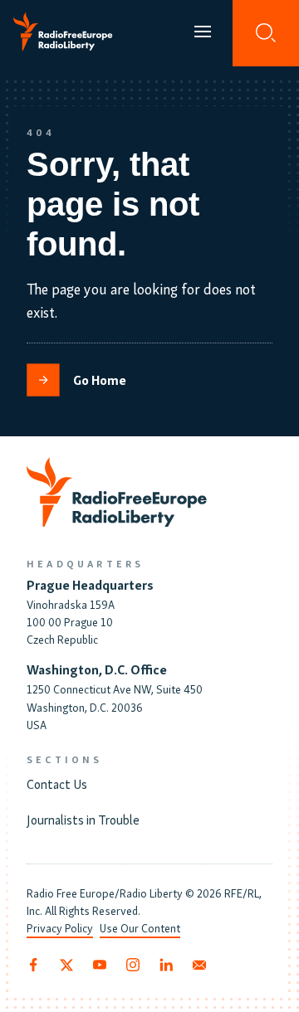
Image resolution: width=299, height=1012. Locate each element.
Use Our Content (140, 928)
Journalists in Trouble (83, 819)
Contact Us (57, 783)
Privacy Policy (60, 928)
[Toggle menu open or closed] (203, 33)
